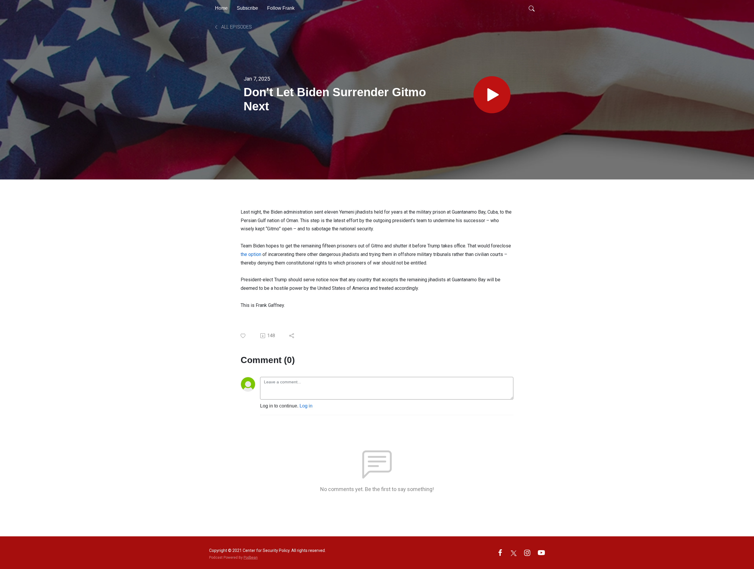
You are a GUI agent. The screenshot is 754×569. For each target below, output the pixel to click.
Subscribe (247, 8)
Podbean (251, 557)
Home (221, 8)
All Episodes (236, 27)
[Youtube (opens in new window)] (541, 552)
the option (251, 254)
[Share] (292, 336)
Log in (306, 405)
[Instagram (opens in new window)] (527, 552)
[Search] (531, 8)
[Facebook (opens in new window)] (500, 552)
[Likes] (243, 336)
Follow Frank (281, 8)
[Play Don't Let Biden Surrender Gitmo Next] (491, 94)
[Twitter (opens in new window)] (514, 552)
